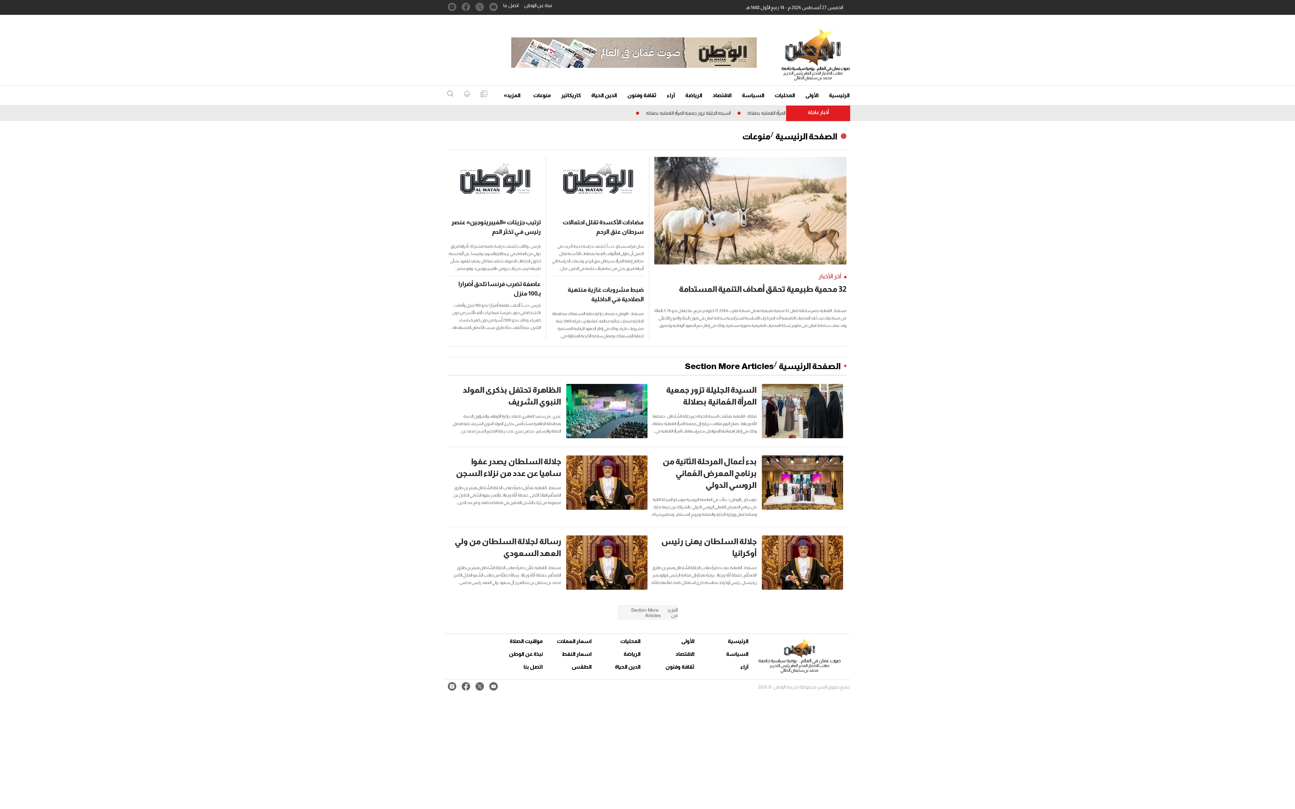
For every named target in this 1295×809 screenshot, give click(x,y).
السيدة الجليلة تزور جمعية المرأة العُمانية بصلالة (717, 113)
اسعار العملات (575, 641)
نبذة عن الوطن (538, 5)
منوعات (542, 95)
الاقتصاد (722, 95)
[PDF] (483, 94)
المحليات (785, 95)
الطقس (582, 667)
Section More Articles (729, 366)
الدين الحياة (604, 95)
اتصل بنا (511, 5)
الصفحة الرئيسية (806, 136)
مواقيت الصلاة (526, 641)
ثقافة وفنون (642, 95)
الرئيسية (839, 95)
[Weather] (467, 94)
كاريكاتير (571, 95)
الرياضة (693, 95)
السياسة (753, 95)
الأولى (812, 95)
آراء (671, 95)
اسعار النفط (577, 654)
